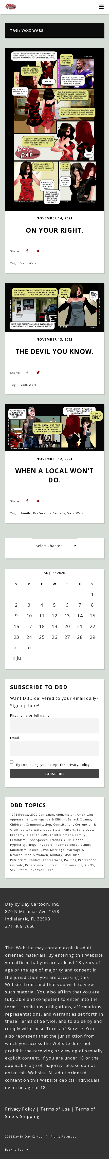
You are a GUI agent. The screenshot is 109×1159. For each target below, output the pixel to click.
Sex (13, 870)
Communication (38, 824)
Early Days (85, 829)
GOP (67, 840)
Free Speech (38, 840)
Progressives (35, 865)
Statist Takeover (31, 870)
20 (67, 626)
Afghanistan (65, 814)
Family (26, 513)
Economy (17, 835)
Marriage (57, 850)
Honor (78, 840)
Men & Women (36, 855)
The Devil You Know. (54, 351)
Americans (85, 814)
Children (17, 824)
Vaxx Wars (29, 263)
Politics (70, 860)
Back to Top (14, 1149)
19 (54, 626)
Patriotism (18, 860)
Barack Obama (79, 819)
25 (42, 637)
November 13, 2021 (54, 339)
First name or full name (29, 715)
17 (29, 626)
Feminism (18, 840)
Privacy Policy (20, 1109)
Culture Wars (31, 829)
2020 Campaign (42, 814)
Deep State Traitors (59, 829)
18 (42, 626)
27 (67, 637)
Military (56, 855)
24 (29, 637)
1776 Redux (19, 814)
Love (44, 850)
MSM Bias (71, 855)
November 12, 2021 (54, 458)
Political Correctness (45, 860)
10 (29, 616)
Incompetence (66, 844)
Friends (56, 840)
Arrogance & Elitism (50, 819)
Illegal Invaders (40, 844)
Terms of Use (55, 1109)
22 (92, 626)
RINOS (89, 865)
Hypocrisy (18, 844)
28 (80, 637)
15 (92, 616)
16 (16, 626)
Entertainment (61, 835)
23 (16, 637)
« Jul (18, 658)
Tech (50, 870)
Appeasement (21, 819)
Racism (53, 865)
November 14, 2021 (54, 218)
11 (42, 616)
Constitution (63, 824)
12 (54, 616)
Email (14, 738)
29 (92, 637)
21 (80, 626)
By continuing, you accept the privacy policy (52, 765)
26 (54, 637)
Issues (34, 850)
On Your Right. (55, 230)
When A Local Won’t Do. (55, 475)
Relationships (71, 865)
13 (67, 616)
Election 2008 (37, 835)
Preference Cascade (49, 513)
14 (80, 616)
